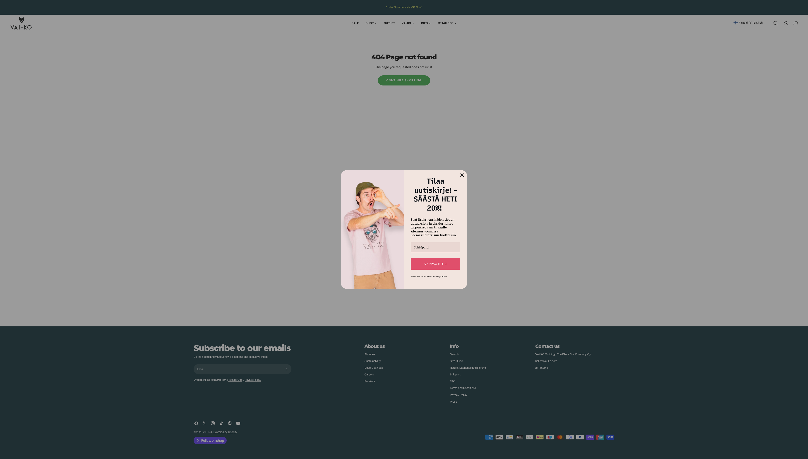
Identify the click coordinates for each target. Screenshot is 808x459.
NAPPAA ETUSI (436, 264)
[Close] (462, 175)
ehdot (444, 276)
